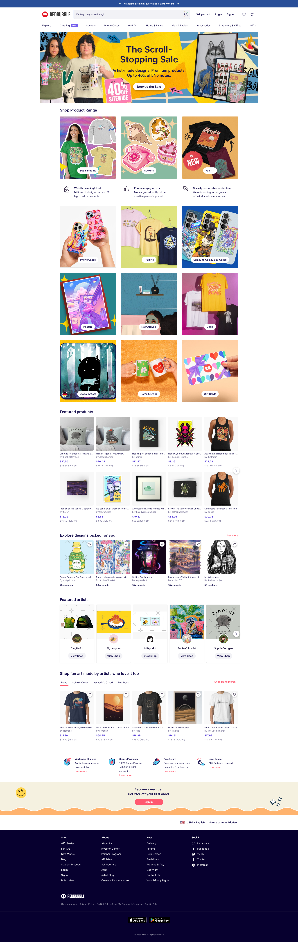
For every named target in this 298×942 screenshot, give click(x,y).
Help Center (154, 853)
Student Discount (71, 864)
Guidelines (153, 859)
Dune (64, 682)
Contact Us (153, 875)
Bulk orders (67, 880)
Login (64, 869)
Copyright (152, 869)
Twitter (201, 854)
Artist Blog (107, 875)
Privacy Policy (87, 904)
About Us (106, 843)
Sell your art (108, 864)
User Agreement (69, 904)
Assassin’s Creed (103, 682)
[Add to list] (89, 694)
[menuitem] (46, 25)
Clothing (68, 25)
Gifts (253, 25)
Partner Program (111, 853)
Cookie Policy (152, 904)
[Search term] (186, 14)
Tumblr (201, 859)
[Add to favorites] (89, 544)
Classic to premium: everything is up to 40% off (149, 3)
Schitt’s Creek (80, 682)
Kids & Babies (180, 25)
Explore (46, 25)
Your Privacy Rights (158, 880)
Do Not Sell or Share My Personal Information (119, 904)
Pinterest (202, 864)
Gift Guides (67, 843)
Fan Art (65, 848)
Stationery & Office (230, 25)
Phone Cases (112, 25)
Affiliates (106, 859)
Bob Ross (123, 682)
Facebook (203, 848)
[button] (149, 3)
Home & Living (154, 25)
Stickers (91, 25)
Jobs (104, 869)
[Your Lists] (244, 14)
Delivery (151, 843)
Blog (63, 859)
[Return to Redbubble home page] (56, 14)
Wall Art (132, 25)
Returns (151, 848)
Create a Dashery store (115, 880)
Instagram (203, 843)
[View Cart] (252, 14)
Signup (65, 875)
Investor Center (110, 848)
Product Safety (155, 864)
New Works (67, 853)
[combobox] (132, 14)
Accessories (203, 25)
